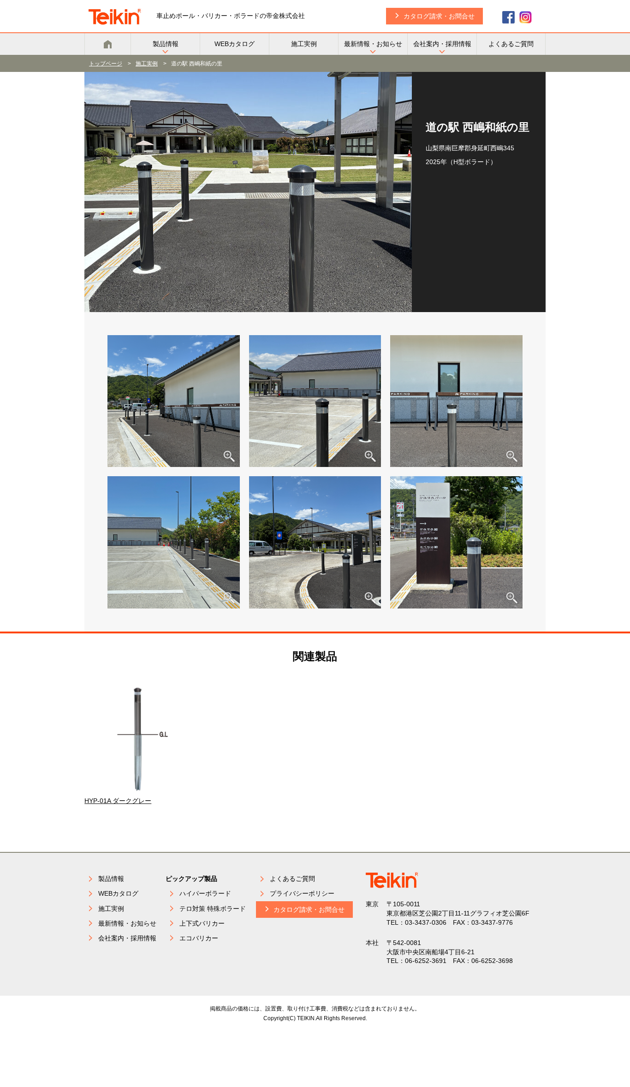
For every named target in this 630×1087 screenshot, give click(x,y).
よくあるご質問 (511, 43)
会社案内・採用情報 (442, 43)
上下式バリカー (202, 923)
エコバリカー (198, 938)
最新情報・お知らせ (373, 43)
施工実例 (304, 43)
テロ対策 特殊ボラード (212, 908)
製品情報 (165, 43)
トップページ (105, 63)
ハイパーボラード (205, 893)
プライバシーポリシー (302, 893)
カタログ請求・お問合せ (439, 16)
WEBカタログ (234, 43)
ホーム (107, 44)
